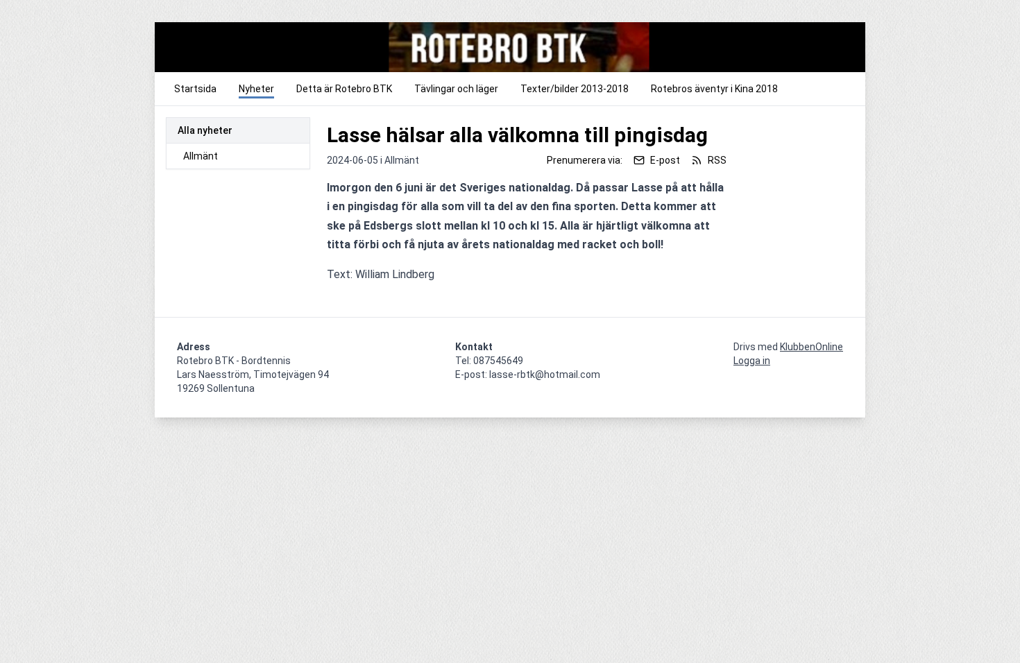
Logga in (751, 360)
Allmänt (200, 156)
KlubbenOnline (811, 346)
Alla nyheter (205, 130)
